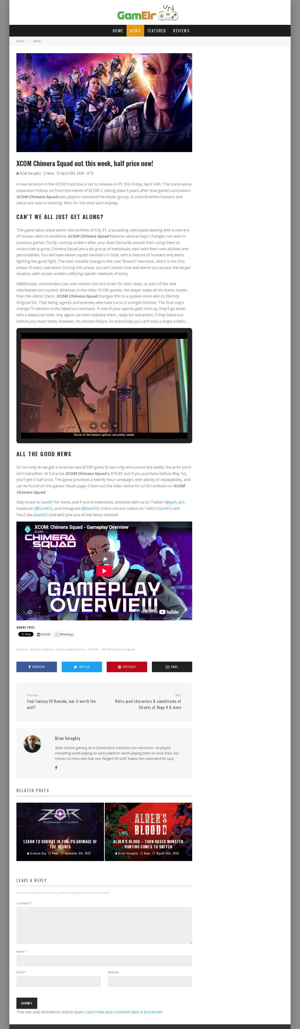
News (135, 31)
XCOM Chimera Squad (119, 649)
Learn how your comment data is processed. (124, 1011)
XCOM (94, 649)
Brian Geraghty (30, 173)
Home (118, 31)
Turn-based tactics (71, 649)
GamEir (47, 502)
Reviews (181, 31)
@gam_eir (174, 502)
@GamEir (43, 508)
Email (21, 972)
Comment (24, 903)
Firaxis (23, 649)
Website (113, 972)
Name (21, 952)
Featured (157, 31)
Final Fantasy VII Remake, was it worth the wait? (61, 701)
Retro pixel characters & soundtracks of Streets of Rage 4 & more (148, 701)
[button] (93, 425)
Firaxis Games (43, 649)
